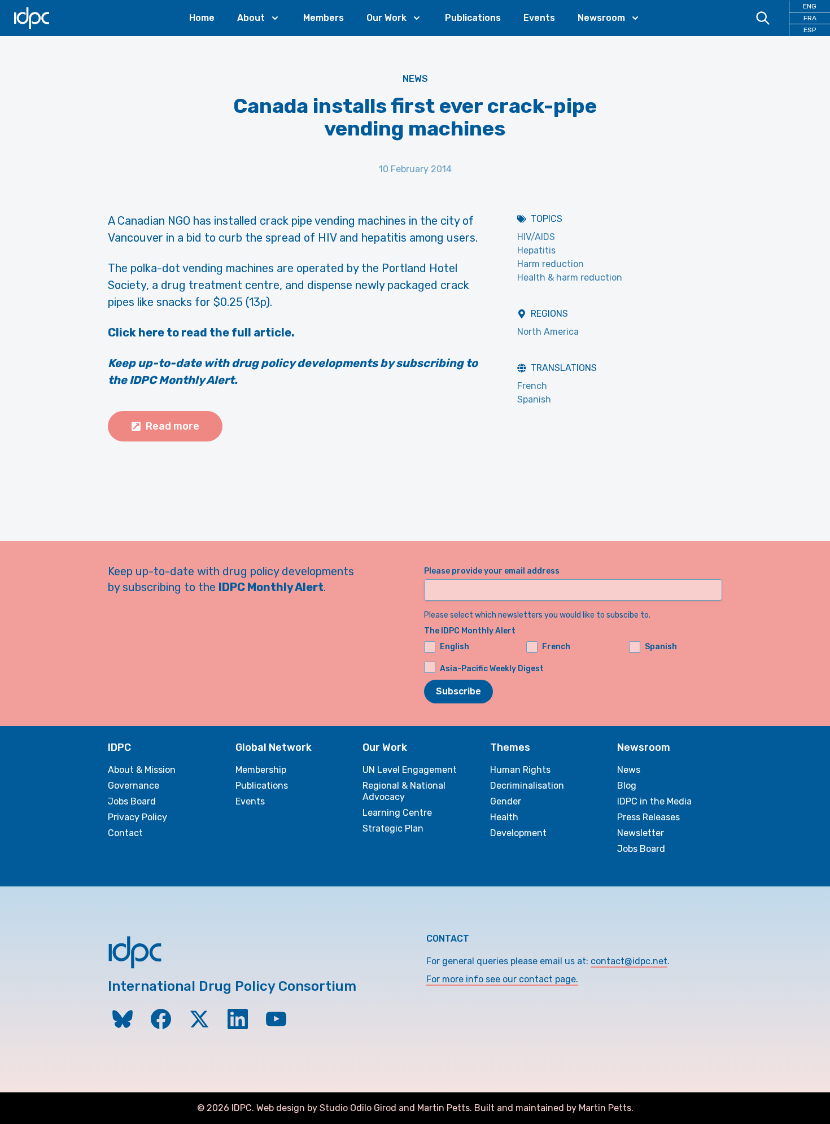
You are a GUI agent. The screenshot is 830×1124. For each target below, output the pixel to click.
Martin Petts (443, 1108)
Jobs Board (132, 801)
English (454, 646)
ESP (809, 30)
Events (539, 17)
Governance (133, 785)
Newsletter (640, 833)
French (532, 386)
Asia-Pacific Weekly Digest (492, 668)
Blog (626, 785)
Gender (505, 801)
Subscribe (458, 691)
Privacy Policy (137, 817)
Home (202, 17)
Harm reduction (550, 264)
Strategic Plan (392, 828)
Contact (125, 833)
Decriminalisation (527, 785)
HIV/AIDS (536, 236)
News (415, 78)
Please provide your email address (492, 571)
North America (548, 331)
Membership (260, 769)
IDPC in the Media (654, 801)
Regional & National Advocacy (403, 791)
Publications (473, 17)
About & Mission (142, 769)
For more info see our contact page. (502, 979)
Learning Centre (397, 812)
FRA (809, 18)
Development (518, 833)
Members (323, 17)
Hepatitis (536, 250)
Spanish (534, 399)
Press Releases (648, 817)
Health (504, 817)
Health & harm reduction (569, 277)
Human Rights (520, 769)
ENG (809, 6)
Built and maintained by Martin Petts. (554, 1108)
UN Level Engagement (409, 769)
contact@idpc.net (629, 961)
